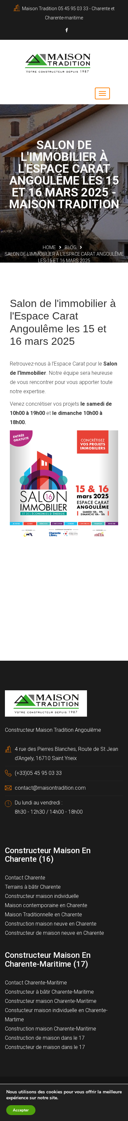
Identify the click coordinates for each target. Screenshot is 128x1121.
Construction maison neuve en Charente (50, 924)
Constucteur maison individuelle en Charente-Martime (56, 1015)
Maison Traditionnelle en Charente (43, 914)
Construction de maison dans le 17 (45, 1038)
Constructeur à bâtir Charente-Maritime (49, 992)
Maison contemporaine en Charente (46, 905)
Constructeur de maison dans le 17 (45, 1047)
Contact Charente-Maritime (36, 983)
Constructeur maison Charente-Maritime (50, 1001)
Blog (70, 247)
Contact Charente (25, 878)
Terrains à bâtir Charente (33, 887)
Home (49, 247)
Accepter (21, 1110)
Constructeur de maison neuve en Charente (54, 933)
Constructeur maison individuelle (42, 896)
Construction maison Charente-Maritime (50, 1029)
